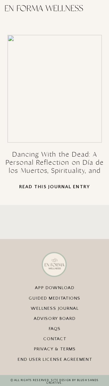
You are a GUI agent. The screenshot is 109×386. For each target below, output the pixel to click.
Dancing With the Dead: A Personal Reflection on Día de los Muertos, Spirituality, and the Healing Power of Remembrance (55, 171)
